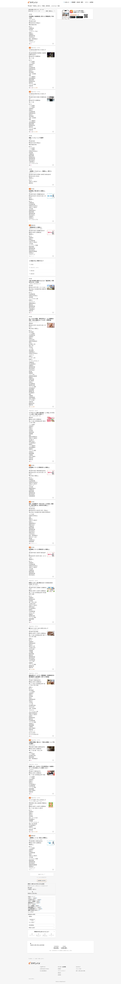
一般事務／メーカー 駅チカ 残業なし (38, 837)
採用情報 (59, 974)
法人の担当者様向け (43, 970)
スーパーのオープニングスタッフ (37, 799)
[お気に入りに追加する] (53, 43)
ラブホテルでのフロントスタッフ (37, 49)
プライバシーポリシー (61, 970)
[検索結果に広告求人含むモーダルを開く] (32, 11)
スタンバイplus (78, 968)
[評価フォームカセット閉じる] (54, 931)
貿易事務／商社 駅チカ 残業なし (37, 191)
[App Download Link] (72, 17)
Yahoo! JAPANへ (31, 978)
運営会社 (59, 972)
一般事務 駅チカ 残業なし (35, 227)
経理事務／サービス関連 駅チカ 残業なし (39, 467)
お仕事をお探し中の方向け (44, 968)
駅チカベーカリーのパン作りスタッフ (38, 628)
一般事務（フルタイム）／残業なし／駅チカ (40, 171)
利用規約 (59, 968)
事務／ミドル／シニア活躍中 (36, 137)
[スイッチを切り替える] (39, 11)
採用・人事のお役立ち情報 (80, 970)
